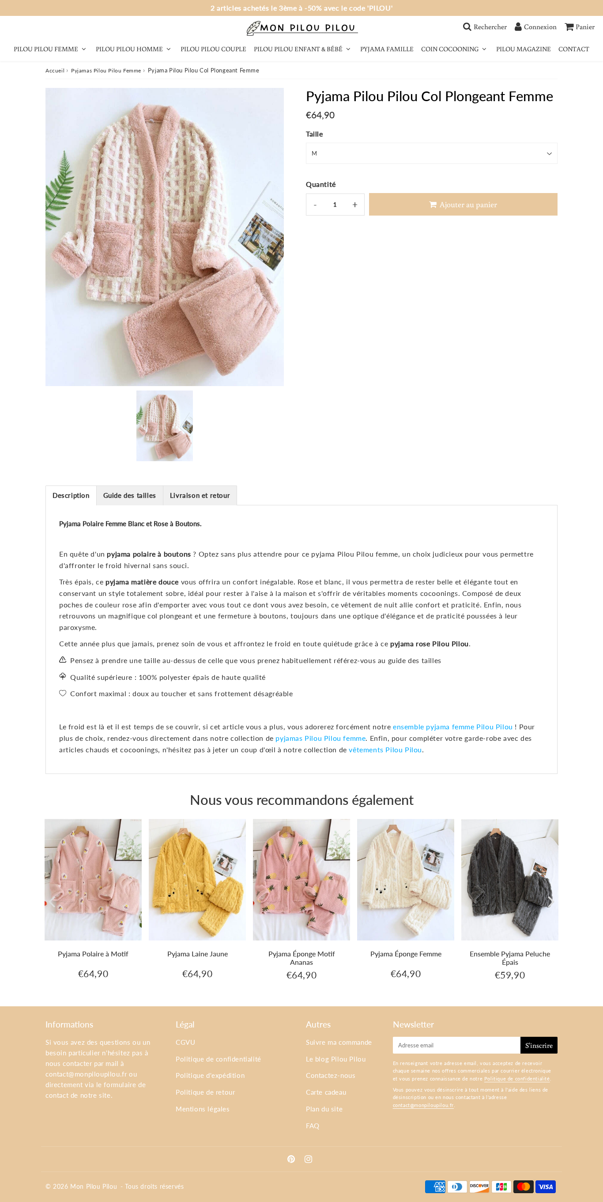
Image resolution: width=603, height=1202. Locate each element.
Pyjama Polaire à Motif (93, 953)
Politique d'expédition (210, 1075)
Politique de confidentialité (218, 1059)
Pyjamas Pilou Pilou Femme (106, 70)
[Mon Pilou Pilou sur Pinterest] (292, 1160)
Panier (585, 26)
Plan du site (324, 1109)
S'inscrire (539, 1045)
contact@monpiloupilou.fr (86, 1074)
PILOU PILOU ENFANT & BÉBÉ (298, 49)
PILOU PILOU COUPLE (213, 49)
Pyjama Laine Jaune (197, 953)
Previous (51, 901)
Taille (314, 133)
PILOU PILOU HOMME (129, 49)
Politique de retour (205, 1092)
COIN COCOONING (450, 49)
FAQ (313, 1126)
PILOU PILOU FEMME (46, 49)
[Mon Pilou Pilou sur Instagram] (308, 1160)
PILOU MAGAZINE (523, 49)
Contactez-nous (330, 1075)
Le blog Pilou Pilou (336, 1059)
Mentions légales (203, 1109)
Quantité (321, 184)
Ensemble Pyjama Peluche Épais (510, 957)
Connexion (540, 26)
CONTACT (573, 49)
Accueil (54, 70)
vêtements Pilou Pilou (385, 749)
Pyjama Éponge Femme (405, 953)
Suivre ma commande (339, 1042)
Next (551, 901)
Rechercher (490, 26)
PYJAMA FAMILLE (387, 49)
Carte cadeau (326, 1092)
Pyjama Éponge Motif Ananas (301, 957)
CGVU (185, 1042)
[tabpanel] (164, 425)
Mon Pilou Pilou (93, 1186)
